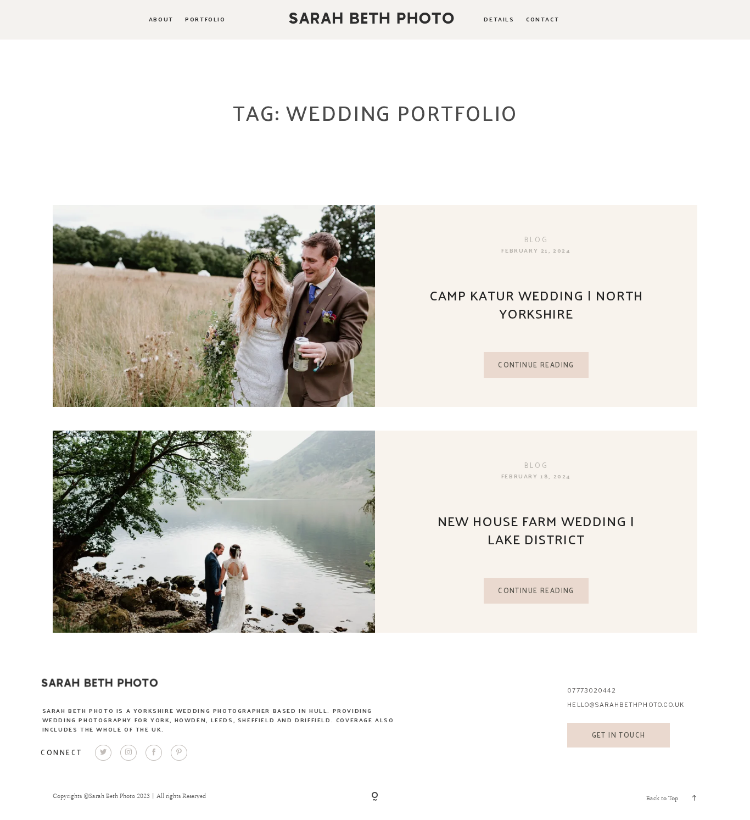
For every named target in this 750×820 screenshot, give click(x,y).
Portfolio (205, 19)
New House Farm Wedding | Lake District (536, 530)
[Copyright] (375, 797)
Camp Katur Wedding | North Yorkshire (536, 304)
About (161, 19)
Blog (536, 239)
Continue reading (536, 364)
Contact (542, 19)
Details (499, 19)
